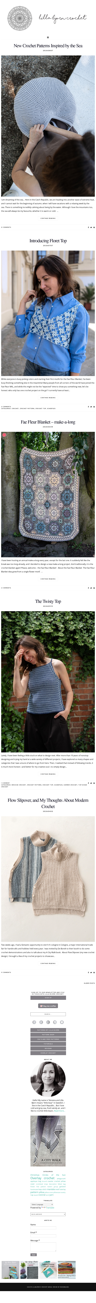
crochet (15, 408)
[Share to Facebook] (88, 227)
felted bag (62, 1184)
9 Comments (6, 972)
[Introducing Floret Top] (48, 313)
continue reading (48, 218)
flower (32, 1187)
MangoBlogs (64, 1287)
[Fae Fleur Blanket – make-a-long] (48, 494)
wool (47, 1195)
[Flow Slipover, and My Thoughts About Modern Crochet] (48, 879)
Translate (50, 1207)
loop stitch (42, 1189)
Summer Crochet (70, 785)
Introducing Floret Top (48, 240)
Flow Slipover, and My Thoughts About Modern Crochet (48, 803)
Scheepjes (51, 408)
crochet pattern (27, 408)
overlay (63, 1189)
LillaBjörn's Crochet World (42, 1287)
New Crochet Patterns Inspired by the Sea (48, 45)
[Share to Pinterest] (94, 227)
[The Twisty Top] (48, 681)
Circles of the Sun (54, 1175)
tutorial (42, 1195)
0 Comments (6, 227)
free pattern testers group (47, 1187)
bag (39, 1181)
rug (31, 1195)
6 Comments (6, 588)
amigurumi (61, 1178)
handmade (34, 1189)
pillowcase (56, 1192)
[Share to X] (91, 227)
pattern (34, 1192)
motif (57, 1189)
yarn (52, 1195)
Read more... (59, 1111)
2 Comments (6, 406)
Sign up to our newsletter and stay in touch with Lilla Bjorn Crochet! (48, 993)
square (36, 1195)
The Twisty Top (48, 601)
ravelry (63, 1192)
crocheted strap (42, 1184)
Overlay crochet (42, 1178)
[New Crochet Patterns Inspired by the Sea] (48, 126)
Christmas (34, 1175)
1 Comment (5, 783)
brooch (44, 1181)
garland (62, 1186)
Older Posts (89, 983)
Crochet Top (40, 408)
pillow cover (49, 1192)
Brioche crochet (19, 785)
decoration (53, 1184)
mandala (51, 1189)
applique (33, 1181)
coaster (50, 1181)
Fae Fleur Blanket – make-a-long (48, 422)
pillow (41, 1192)
